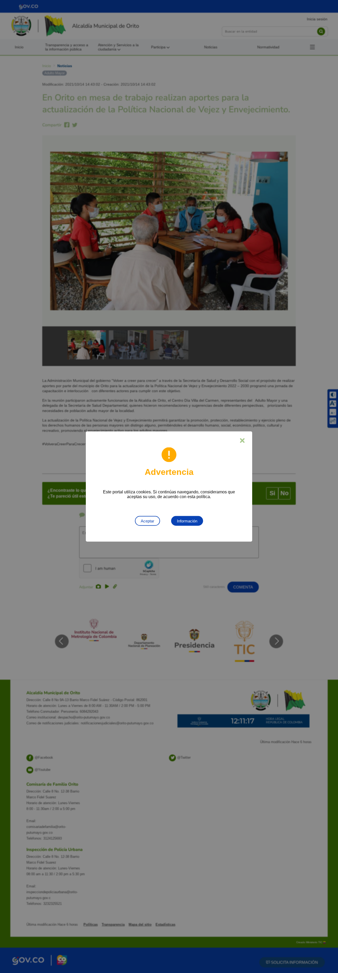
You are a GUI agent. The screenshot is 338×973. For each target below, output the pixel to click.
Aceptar (147, 521)
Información (187, 521)
